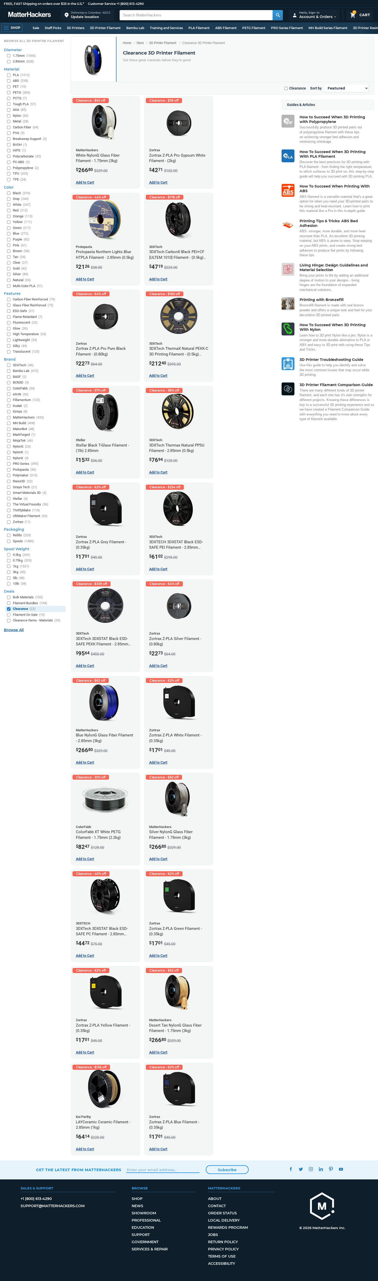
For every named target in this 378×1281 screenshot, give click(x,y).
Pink (20, 245)
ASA (19, 110)
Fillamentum (26, 400)
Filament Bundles (30, 603)
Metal (21, 121)
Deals (9, 591)
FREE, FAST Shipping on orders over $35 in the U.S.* (44, 4)
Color (9, 187)
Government (145, 1242)
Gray (21, 199)
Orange (23, 216)
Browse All (14, 630)
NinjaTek (23, 440)
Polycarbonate (27, 156)
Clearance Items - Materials (36, 620)
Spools (23, 541)
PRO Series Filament (287, 28)
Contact (217, 1206)
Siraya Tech (25, 487)
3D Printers (75, 28)
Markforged (24, 435)
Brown (21, 251)
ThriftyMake (26, 510)
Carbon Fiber (26, 127)
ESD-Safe (23, 311)
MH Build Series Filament (328, 28)
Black (21, 193)
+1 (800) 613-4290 (130, 4)
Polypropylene (26, 168)
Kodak (20, 406)
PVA (19, 133)
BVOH (20, 145)
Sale (36, 28)
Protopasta (24, 470)
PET (19, 86)
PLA (21, 75)
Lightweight (25, 340)
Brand (10, 359)
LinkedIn (320, 1169)
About (214, 1198)
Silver (20, 274)
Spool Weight (16, 549)
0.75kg (22, 560)
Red (20, 210)
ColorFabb (24, 388)
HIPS (19, 150)
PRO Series (26, 464)
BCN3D (21, 382)
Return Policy (223, 1242)
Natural (22, 280)
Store (140, 43)
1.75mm (24, 56)
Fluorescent (25, 322)
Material (11, 69)
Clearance (297, 88)
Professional (146, 1220)
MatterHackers (28, 417)
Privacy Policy (223, 1249)
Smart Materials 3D (30, 493)
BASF (19, 377)
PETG (21, 92)
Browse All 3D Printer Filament (34, 41)
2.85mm (23, 61)
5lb (19, 578)
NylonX (21, 458)
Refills (22, 535)
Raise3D (23, 481)
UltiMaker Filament (30, 516)
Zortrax (22, 522)
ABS (20, 81)
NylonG (22, 446)
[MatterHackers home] (29, 15)
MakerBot (23, 429)
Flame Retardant (27, 317)
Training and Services (166, 28)
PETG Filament (253, 28)
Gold (20, 268)
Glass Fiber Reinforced (33, 305)
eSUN (21, 394)
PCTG (20, 98)
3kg (19, 572)
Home (127, 43)
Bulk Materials (28, 597)
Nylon (21, 116)
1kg (21, 566)
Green (22, 228)
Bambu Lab (135, 28)
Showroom (144, 1213)
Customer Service (102, 4)
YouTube (340, 1169)
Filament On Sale (29, 615)
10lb (19, 583)
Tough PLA (24, 104)
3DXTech (23, 365)
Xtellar (20, 499)
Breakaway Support (30, 139)
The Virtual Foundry (30, 504)
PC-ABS (21, 162)
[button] (87, 15)
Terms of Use (222, 1256)
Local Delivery (224, 1220)
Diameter (13, 50)
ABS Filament (226, 28)
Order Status (222, 1213)
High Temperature (29, 334)
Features (12, 293)
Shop (137, 1198)
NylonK (21, 452)
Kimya (20, 411)
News (137, 1206)
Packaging (14, 529)
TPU (20, 173)
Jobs (213, 1234)
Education (143, 1227)
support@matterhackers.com (53, 1206)
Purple (21, 239)
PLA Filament (199, 28)
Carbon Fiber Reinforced (34, 299)
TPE (19, 179)
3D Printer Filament (105, 28)
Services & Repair (150, 1249)
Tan (19, 257)
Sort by (316, 88)
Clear (20, 262)
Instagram (310, 1169)
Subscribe (227, 1170)
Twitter (300, 1169)
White (22, 205)
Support (141, 1234)
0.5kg (21, 555)
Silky (20, 346)
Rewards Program (228, 1227)
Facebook (290, 1169)
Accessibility (221, 1263)
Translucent (26, 351)
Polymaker (25, 475)
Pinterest (330, 1169)
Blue (21, 233)
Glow (20, 328)
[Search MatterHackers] (278, 15)
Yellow (22, 222)
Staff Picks (53, 28)
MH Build (24, 423)
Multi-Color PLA (28, 286)
